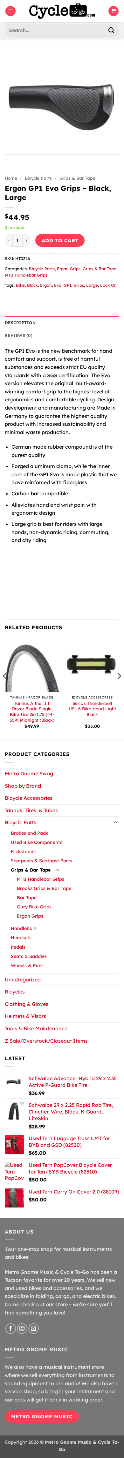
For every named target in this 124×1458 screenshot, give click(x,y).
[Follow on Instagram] (22, 1328)
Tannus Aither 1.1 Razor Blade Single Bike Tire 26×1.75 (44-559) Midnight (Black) (32, 711)
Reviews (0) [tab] (18, 335)
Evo (57, 285)
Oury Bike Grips (34, 907)
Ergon (46, 285)
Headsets (21, 937)
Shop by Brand (23, 786)
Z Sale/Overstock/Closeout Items (46, 1041)
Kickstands (23, 851)
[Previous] (5, 689)
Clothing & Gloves (26, 1004)
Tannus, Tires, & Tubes (31, 810)
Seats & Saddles (29, 956)
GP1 (67, 285)
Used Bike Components (36, 842)
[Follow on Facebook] (10, 1328)
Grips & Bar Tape (77, 178)
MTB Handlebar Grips (26, 275)
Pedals (18, 947)
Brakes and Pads (29, 833)
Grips (78, 285)
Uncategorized (23, 979)
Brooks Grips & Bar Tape (44, 888)
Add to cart (60, 240)
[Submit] (111, 30)
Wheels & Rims (27, 965)
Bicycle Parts (38, 178)
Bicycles (15, 991)
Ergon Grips (68, 268)
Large (92, 285)
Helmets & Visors (25, 1016)
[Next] (119, 689)
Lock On (108, 285)
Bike (20, 285)
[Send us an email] (33, 1328)
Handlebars (24, 928)
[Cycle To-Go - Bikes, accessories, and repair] (62, 11)
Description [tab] (20, 322)
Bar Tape (27, 897)
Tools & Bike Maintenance (36, 1028)
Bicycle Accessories (28, 798)
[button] (10, 11)
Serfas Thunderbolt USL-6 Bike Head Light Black (92, 708)
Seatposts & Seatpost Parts (41, 861)
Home (11, 178)
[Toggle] (115, 822)
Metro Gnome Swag (29, 773)
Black (32, 285)
